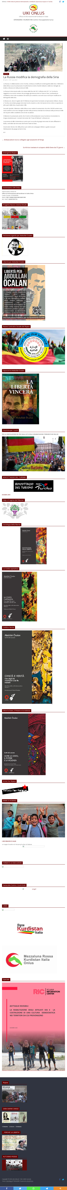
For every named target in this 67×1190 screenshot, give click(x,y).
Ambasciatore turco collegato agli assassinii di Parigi (23, 140)
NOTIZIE (6, 74)
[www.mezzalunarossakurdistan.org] (8, 910)
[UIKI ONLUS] (4, 39)
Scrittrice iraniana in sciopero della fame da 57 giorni (44, 147)
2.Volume (12, 1126)
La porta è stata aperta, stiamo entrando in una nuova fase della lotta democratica (30, 1)
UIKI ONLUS (33, 13)
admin (15, 80)
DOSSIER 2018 (6, 495)
